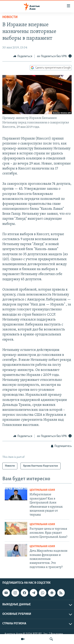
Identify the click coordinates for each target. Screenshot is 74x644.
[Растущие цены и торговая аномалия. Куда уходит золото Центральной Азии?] (16, 528)
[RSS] (61, 593)
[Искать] (51, 639)
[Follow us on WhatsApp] (42, 593)
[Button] (22, 56)
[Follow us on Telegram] (33, 593)
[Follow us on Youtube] (6, 593)
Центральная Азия (42, 490)
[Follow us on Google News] (51, 593)
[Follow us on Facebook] (24, 593)
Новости (10, 17)
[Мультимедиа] (23, 639)
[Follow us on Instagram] (15, 593)
